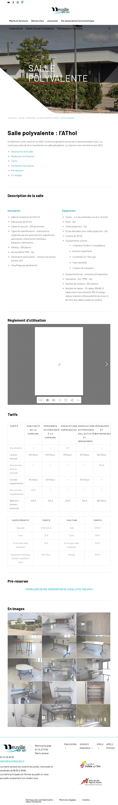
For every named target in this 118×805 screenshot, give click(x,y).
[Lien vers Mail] (8, 2)
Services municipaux (85, 746)
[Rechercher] (108, 28)
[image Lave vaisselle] (25, 692)
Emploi (100, 744)
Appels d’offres (110, 746)
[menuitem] (19, 21)
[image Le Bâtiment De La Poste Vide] (59, 715)
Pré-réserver (17, 170)
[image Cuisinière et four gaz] (93, 669)
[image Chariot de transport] (59, 692)
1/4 (40, 400)
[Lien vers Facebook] (13, 2)
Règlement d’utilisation (22, 156)
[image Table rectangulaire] (93, 646)
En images (16, 175)
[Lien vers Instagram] (18, 2)
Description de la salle (22, 151)
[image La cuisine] (59, 669)
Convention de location (22, 165)
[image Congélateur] (25, 715)
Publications (70, 744)
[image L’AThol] (25, 623)
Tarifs (14, 161)
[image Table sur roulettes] (59, 646)
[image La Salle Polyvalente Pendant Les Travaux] (93, 715)
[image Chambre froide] (93, 692)
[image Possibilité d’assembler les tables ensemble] (25, 669)
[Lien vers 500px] (22, 2)
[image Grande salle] (59, 623)
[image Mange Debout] (25, 646)
